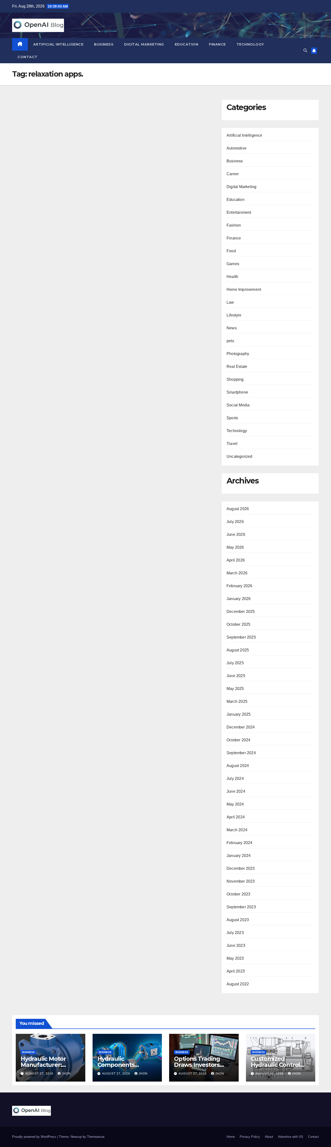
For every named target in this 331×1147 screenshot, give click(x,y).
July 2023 (235, 933)
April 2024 (236, 817)
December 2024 (241, 727)
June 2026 (236, 534)
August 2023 (238, 920)
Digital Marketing (144, 44)
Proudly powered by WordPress (34, 1137)
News (232, 328)
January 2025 (239, 714)
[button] (305, 50)
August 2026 (238, 509)
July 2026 (235, 522)
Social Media (238, 405)
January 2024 (239, 856)
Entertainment (239, 212)
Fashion (234, 225)
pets (230, 341)
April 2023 (236, 971)
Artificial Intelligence (58, 44)
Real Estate (237, 366)
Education (186, 44)
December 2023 (241, 868)
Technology (250, 44)
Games (233, 264)
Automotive (236, 148)
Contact (27, 57)
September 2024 (241, 753)
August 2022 (238, 984)
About (269, 1137)
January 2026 (239, 599)
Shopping (235, 379)
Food (231, 251)
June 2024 (236, 791)
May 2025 (235, 689)
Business (103, 44)
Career (233, 174)
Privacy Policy (250, 1137)
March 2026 (237, 573)
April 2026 (236, 560)
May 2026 (235, 547)
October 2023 (238, 894)
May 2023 (235, 958)
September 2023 (241, 907)
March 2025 (237, 701)
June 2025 (236, 676)
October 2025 (238, 624)
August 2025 (238, 650)
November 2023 (241, 881)
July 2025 (235, 663)
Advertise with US (290, 1137)
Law (230, 302)
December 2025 (241, 611)
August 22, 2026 (269, 1073)
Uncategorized (239, 456)
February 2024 (239, 843)
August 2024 (238, 766)
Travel (232, 444)
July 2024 (235, 778)
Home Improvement (244, 289)
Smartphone (237, 392)
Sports (232, 418)
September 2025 (241, 637)
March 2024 (237, 830)
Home (231, 1137)
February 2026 (239, 586)
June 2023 (236, 945)
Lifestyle (234, 315)
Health (232, 277)
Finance (217, 44)
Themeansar (95, 1137)
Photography (238, 354)
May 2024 (235, 804)
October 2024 (238, 740)
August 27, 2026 (39, 1073)
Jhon (66, 1073)
